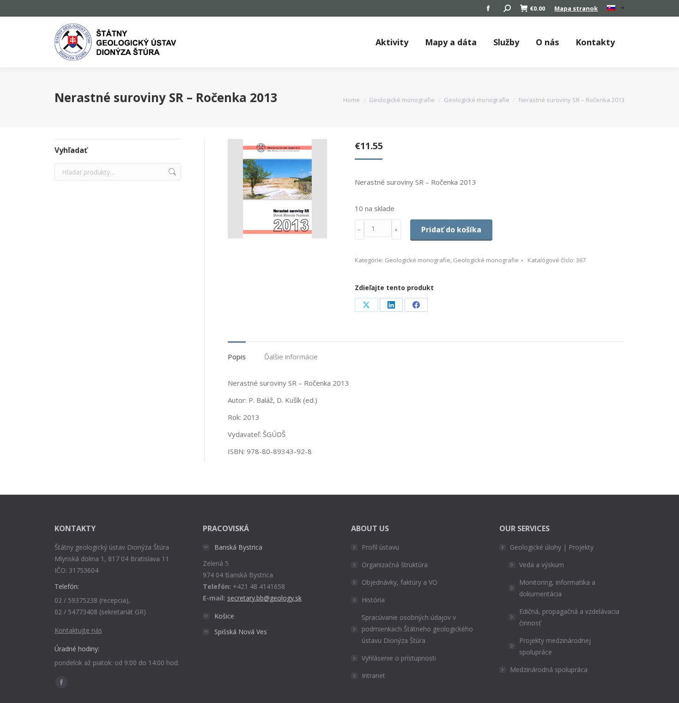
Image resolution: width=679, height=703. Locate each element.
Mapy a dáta (451, 42)
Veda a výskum (541, 564)
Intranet (373, 675)
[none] (615, 8)
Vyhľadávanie (171, 172)
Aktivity (392, 42)
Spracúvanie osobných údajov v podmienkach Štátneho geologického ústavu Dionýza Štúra (417, 629)
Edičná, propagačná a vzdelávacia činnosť (569, 617)
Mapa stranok (576, 8)
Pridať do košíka (451, 229)
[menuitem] (615, 8)
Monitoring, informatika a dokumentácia (557, 588)
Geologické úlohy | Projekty (552, 547)
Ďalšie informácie (291, 356)
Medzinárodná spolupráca (549, 669)
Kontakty (595, 42)
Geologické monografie (417, 260)
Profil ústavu (380, 547)
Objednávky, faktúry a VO (399, 582)
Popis (237, 356)
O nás (547, 42)
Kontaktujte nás (78, 630)
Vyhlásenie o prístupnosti (399, 658)
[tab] (237, 352)
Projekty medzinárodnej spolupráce (555, 646)
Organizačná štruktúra (395, 564)
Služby (506, 42)
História (373, 599)
